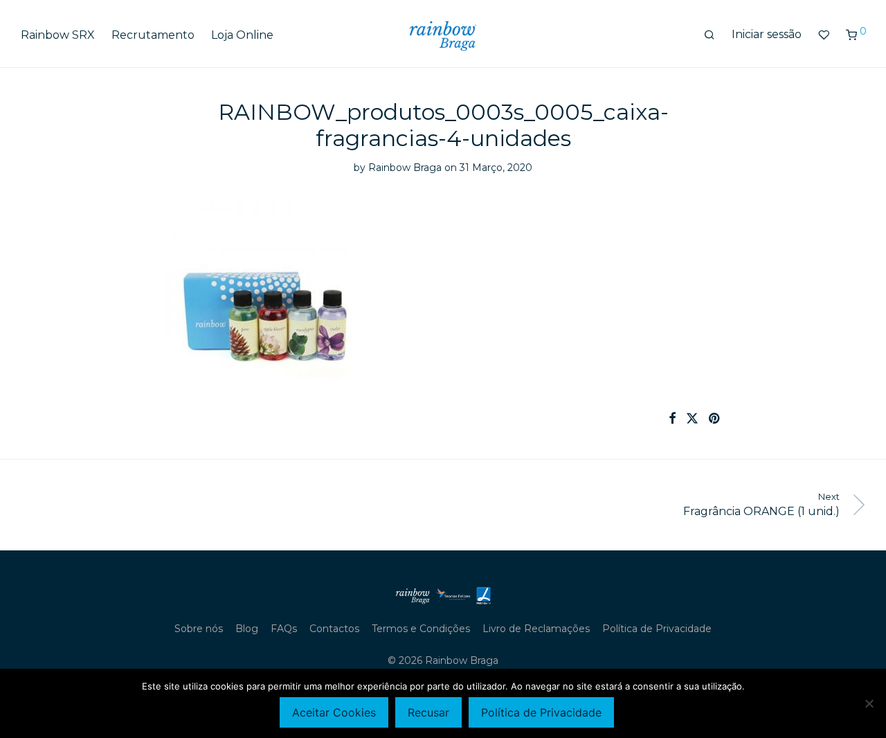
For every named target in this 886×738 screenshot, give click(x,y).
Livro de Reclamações (536, 628)
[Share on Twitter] (692, 419)
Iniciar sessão (767, 34)
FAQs (284, 628)
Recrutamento (153, 35)
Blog (246, 628)
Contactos (334, 628)
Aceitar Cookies (334, 712)
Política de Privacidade (657, 628)
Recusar (428, 712)
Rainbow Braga (405, 167)
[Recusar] (869, 703)
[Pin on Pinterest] (715, 419)
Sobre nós (198, 628)
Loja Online (242, 35)
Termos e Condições (421, 628)
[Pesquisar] (709, 35)
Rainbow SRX (58, 35)
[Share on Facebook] (672, 419)
